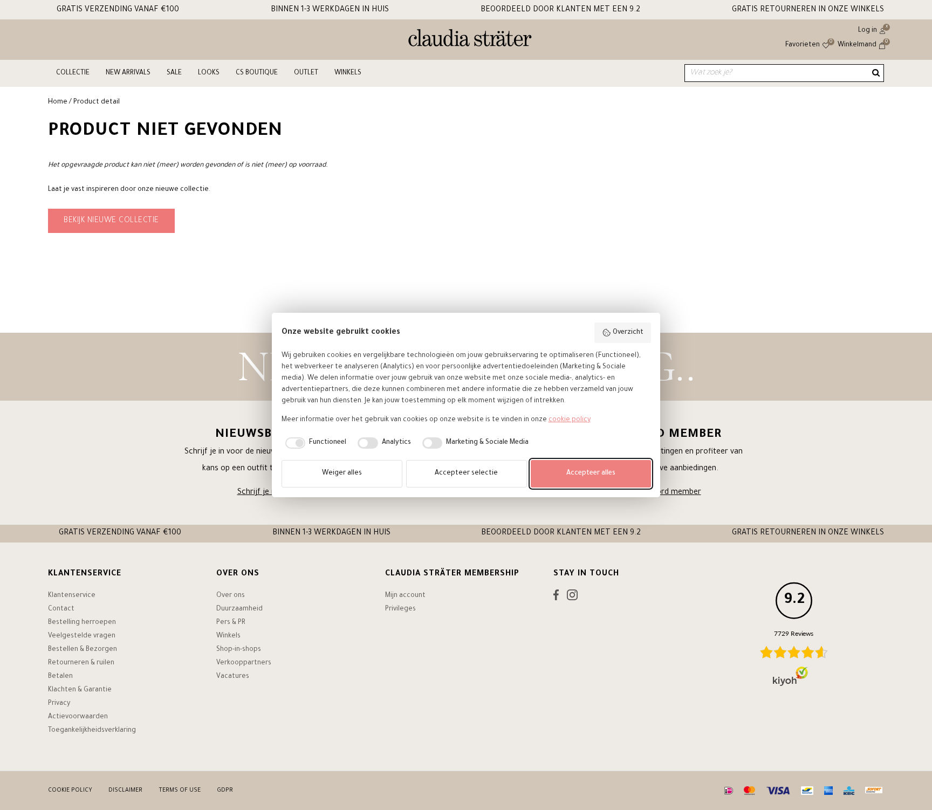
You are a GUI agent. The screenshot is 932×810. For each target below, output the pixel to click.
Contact (61, 609)
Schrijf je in (257, 493)
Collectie (73, 73)
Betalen (60, 677)
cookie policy (570, 420)
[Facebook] (556, 597)
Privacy (59, 704)
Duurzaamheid (239, 609)
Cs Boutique (257, 73)
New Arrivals (128, 73)
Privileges (400, 609)
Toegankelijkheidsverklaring (92, 731)
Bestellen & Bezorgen (82, 650)
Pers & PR (230, 623)
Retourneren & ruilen (81, 663)
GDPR (225, 790)
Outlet (306, 73)
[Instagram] (572, 597)
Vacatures (232, 677)
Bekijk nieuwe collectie (111, 221)
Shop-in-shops (238, 650)
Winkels (347, 73)
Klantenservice (71, 596)
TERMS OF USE (180, 790)
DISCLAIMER (125, 790)
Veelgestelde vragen (81, 636)
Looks (209, 73)
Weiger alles (342, 473)
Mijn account (405, 596)
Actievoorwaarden (78, 717)
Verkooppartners (243, 663)
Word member (675, 493)
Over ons (230, 596)
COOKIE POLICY (70, 790)
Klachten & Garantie (80, 690)
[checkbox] (314, 443)
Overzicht (628, 333)
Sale (174, 73)
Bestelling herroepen (82, 623)
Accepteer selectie (466, 473)
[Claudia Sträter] (470, 40)
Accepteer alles (590, 473)
